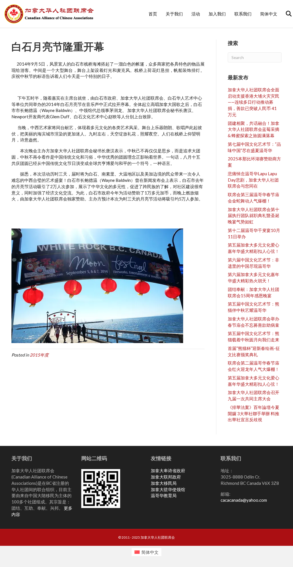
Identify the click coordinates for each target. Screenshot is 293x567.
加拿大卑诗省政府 (168, 470)
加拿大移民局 (164, 483)
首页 (153, 13)
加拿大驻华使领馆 (168, 489)
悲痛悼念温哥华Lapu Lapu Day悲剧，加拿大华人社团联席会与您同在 (253, 180)
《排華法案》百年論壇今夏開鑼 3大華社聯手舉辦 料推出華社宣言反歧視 (253, 413)
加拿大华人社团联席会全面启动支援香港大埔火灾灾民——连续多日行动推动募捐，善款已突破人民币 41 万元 (253, 102)
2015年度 (39, 354)
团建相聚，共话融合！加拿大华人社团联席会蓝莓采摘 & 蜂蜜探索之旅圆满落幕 (253, 129)
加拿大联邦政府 (166, 476)
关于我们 (174, 13)
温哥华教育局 (164, 495)
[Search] (285, 13)
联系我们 (243, 13)
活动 (195, 13)
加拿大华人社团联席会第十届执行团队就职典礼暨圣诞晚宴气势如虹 (253, 216)
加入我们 (217, 13)
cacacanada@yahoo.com (244, 500)
